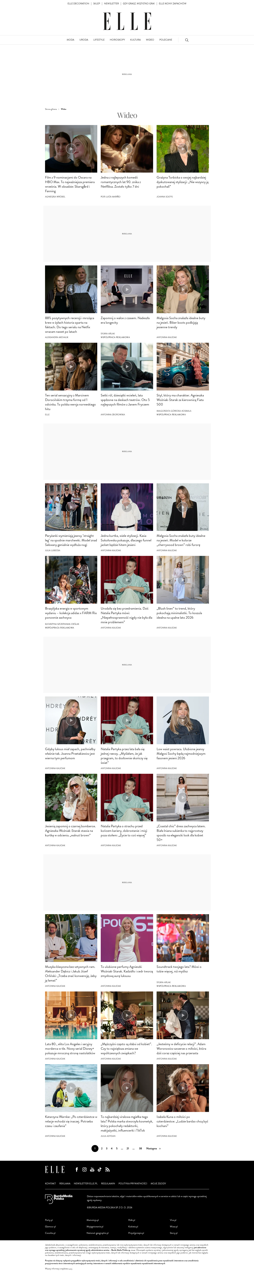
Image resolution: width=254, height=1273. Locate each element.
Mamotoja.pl (93, 1220)
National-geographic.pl (98, 1233)
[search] (187, 39)
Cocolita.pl (50, 1233)
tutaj (70, 1269)
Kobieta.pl (133, 1226)
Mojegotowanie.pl (95, 1226)
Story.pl (174, 1233)
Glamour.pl (50, 1226)
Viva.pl (173, 1220)
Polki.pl (131, 1220)
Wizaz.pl (174, 1226)
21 (128, 1148)
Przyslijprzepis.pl (136, 1233)
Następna (151, 1148)
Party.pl (49, 1220)
